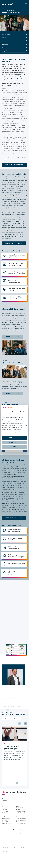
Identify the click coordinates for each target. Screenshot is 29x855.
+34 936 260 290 (20, 825)
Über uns (4, 838)
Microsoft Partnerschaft (5, 847)
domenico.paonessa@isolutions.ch (11, 706)
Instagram (4, 800)
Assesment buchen (13, 638)
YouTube (4, 802)
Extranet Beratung (13, 518)
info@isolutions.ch (6, 812)
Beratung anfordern (14, 165)
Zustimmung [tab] (5, 411)
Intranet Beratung (13, 243)
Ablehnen (14, 447)
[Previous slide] (19, 723)
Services (13, 830)
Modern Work (9, 10)
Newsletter (13, 847)
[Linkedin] (5, 710)
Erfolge (22, 830)
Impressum (13, 844)
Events (13, 834)
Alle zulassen (14, 438)
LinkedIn (4, 798)
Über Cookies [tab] (23, 411)
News (3, 834)
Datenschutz (5, 844)
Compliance (23, 844)
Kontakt (13, 838)
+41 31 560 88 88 (6, 811)
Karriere (22, 834)
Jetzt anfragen (12, 337)
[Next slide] (25, 723)
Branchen (4, 830)
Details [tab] (14, 411)
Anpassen (13, 442)
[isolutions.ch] (13, 4)
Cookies (22, 847)
